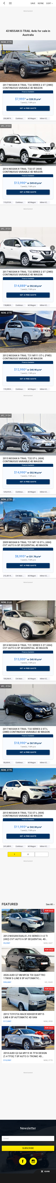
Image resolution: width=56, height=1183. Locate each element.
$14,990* (20, 472)
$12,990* (20, 369)
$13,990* (20, 183)
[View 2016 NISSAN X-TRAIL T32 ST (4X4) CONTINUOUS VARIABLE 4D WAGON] (52, 145)
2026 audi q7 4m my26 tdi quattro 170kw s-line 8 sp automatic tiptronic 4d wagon (24, 978)
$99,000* (7, 982)
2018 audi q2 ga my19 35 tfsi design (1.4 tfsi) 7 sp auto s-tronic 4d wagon (25, 1056)
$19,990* (7, 1060)
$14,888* (20, 286)
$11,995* (20, 827)
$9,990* (6, 943)
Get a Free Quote (28, 108)
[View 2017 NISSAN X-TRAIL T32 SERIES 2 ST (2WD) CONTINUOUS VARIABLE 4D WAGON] (52, 61)
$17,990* (7, 1021)
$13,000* (20, 659)
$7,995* (20, 99)
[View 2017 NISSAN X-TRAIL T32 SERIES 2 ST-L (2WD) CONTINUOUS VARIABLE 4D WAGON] (52, 705)
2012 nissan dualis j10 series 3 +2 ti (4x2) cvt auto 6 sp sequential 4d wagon (25, 939)
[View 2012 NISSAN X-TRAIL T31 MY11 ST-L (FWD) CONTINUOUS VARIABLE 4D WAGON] (52, 331)
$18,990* (20, 743)
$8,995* (20, 556)
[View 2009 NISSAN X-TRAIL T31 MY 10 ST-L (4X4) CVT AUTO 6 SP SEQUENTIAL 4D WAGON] (52, 518)
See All (49, 904)
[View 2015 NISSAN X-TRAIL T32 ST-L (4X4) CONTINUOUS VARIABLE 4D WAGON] (52, 434)
